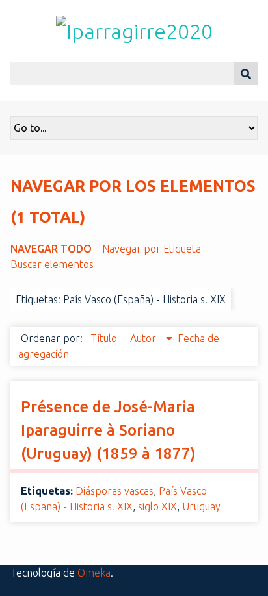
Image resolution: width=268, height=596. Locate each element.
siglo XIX (157, 506)
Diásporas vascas (114, 491)
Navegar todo (51, 249)
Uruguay (201, 506)
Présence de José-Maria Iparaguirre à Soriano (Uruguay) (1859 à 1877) (108, 430)
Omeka (94, 572)
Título (105, 338)
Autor (144, 338)
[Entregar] (246, 73)
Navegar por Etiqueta (151, 249)
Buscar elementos (52, 264)
